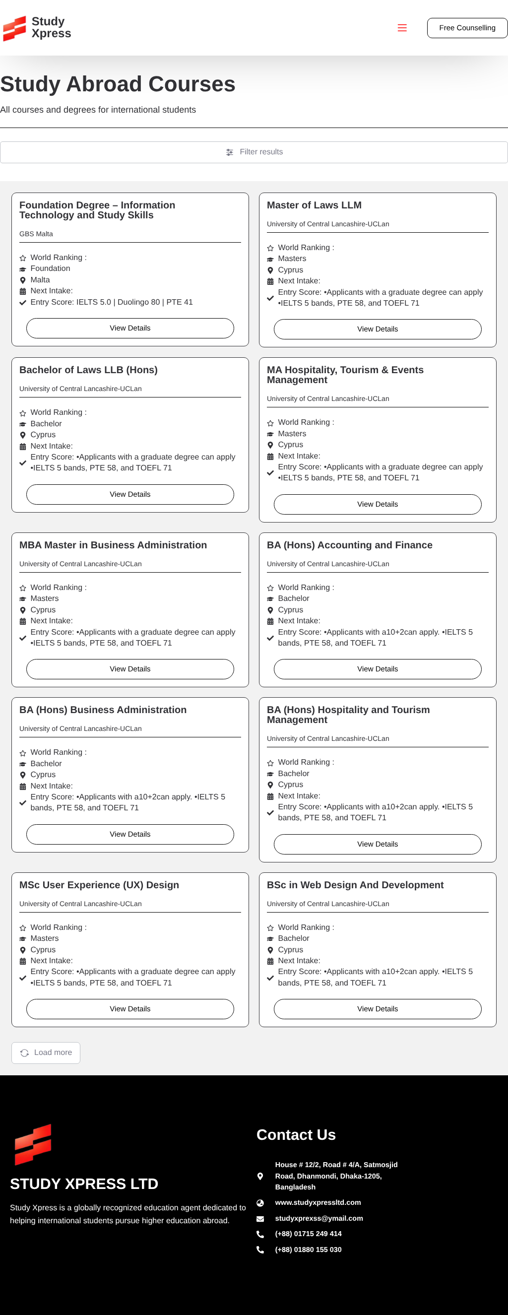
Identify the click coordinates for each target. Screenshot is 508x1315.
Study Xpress (51, 27)
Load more (53, 1053)
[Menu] (402, 28)
